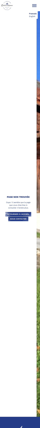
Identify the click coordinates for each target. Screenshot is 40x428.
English (32, 16)
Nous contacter (18, 219)
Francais (33, 14)
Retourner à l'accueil (18, 214)
